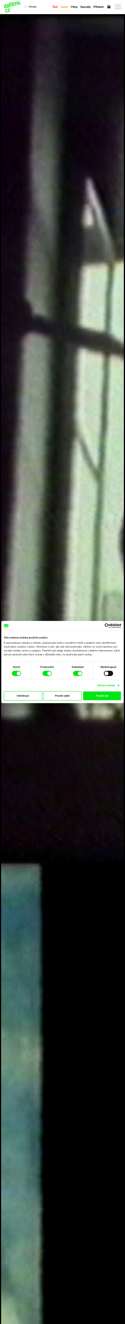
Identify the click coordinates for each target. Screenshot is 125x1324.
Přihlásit (98, 7)
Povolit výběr (62, 695)
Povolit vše (102, 695)
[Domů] (13, 7)
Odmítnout (23, 695)
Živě (55, 7)
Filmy (74, 7)
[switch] (47, 673)
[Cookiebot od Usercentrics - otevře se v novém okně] (107, 625)
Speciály (85, 7)
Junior (64, 7)
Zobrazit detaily (106, 685)
